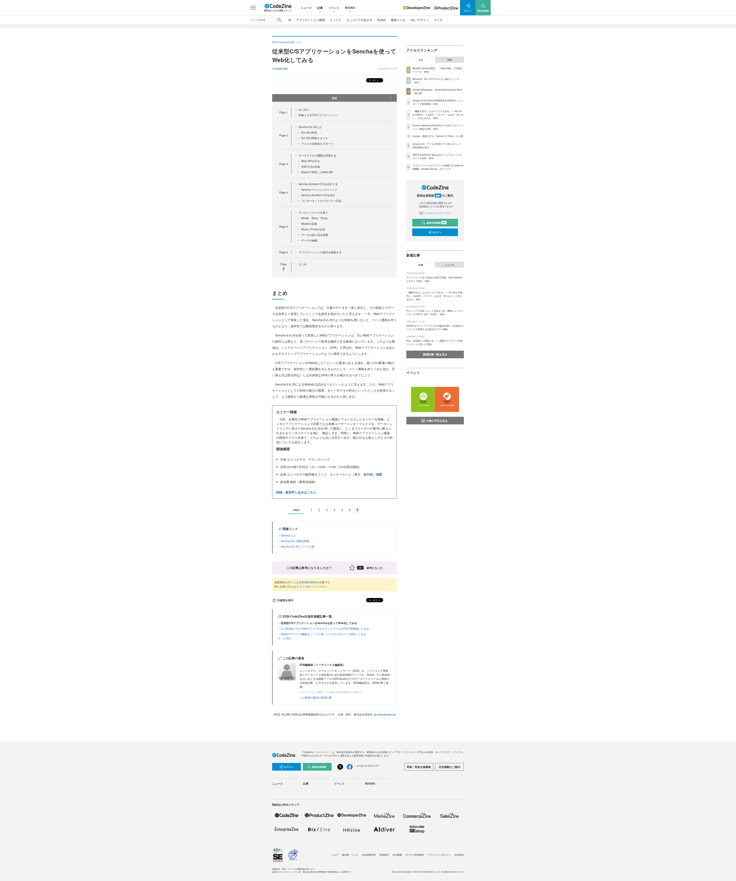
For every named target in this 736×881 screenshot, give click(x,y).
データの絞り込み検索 (314, 235)
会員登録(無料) (307, 582)
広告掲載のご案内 (449, 767)
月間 (449, 60)
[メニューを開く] (253, 7)
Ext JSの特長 (309, 132)
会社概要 (397, 854)
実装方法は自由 (310, 166)
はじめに (304, 109)
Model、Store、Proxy (314, 218)
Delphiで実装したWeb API (317, 172)
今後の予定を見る (437, 420)
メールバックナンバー (437, 213)
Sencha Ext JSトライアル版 (298, 546)
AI (289, 20)
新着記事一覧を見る (435, 354)
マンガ (438, 20)
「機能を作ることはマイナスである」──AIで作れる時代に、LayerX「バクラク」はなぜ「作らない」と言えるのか (438, 114)
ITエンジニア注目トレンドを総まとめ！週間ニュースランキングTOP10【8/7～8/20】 (434, 312)
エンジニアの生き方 (359, 20)
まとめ (303, 264)
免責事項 (384, 854)
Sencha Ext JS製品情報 (295, 541)
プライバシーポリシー (439, 854)
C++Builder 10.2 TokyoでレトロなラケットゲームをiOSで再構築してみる (325, 628)
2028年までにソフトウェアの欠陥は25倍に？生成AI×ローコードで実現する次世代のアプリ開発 (435, 327)
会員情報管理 (369, 854)
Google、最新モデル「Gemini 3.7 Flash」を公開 (437, 136)
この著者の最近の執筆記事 (316, 697)
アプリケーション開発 (310, 20)
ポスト (375, 80)
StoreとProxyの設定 (313, 229)
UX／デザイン (419, 20)
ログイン (299, 586)
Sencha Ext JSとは (310, 127)
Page (283, 112)
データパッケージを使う (313, 212)
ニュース (306, 8)
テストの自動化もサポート (317, 143)
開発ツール (398, 20)
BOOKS (350, 8)
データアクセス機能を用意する (317, 155)
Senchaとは (288, 535)
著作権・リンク (350, 854)
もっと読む (285, 638)
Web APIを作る (310, 161)
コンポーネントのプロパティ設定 (321, 201)
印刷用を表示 (285, 600)
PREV (296, 510)
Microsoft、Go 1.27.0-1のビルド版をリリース (435, 78)
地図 (379, 474)
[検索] (279, 20)
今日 (421, 60)
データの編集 (309, 240)
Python (381, 20)
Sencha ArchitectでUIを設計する (318, 184)
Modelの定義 (309, 224)
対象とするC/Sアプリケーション (318, 115)
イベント (334, 8)
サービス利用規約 (415, 854)
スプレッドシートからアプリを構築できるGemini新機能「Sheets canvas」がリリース (438, 167)
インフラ (335, 20)
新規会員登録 (436, 222)
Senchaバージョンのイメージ (319, 189)
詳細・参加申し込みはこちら (296, 492)
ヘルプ (334, 854)
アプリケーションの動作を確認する (320, 252)
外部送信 (459, 854)
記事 (320, 8)
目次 (334, 98)
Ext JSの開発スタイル (314, 138)
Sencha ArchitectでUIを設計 (318, 195)
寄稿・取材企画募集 (419, 767)
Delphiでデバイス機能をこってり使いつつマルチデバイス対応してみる (323, 634)
